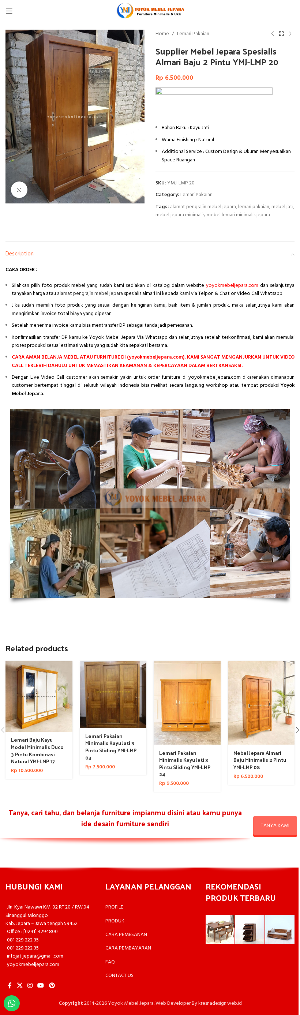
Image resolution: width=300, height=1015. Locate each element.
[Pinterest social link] (51, 986)
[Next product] (290, 34)
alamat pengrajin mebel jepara (203, 207)
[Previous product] (272, 34)
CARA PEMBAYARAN (128, 948)
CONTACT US (119, 975)
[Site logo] (150, 11)
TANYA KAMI (275, 825)
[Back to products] (281, 34)
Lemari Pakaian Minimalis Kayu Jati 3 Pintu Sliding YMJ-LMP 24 (184, 763)
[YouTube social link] (40, 986)
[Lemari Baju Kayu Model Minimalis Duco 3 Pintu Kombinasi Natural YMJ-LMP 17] (38, 696)
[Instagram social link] (30, 986)
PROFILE (114, 907)
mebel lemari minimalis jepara (238, 215)
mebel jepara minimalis (180, 215)
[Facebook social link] (9, 986)
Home (162, 34)
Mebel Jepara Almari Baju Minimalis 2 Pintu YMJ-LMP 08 (259, 760)
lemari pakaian (253, 207)
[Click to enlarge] (19, 189)
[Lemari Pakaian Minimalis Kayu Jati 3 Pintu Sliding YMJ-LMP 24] (187, 703)
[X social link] (19, 986)
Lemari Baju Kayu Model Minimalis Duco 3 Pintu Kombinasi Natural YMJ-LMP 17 (37, 750)
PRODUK (114, 921)
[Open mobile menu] (9, 11)
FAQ (110, 962)
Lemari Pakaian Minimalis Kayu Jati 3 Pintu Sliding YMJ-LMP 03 (110, 746)
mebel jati (282, 207)
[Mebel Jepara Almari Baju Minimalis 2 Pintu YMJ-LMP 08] (261, 703)
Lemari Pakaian (193, 34)
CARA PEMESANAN (126, 934)
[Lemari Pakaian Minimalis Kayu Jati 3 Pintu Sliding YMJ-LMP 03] (113, 694)
